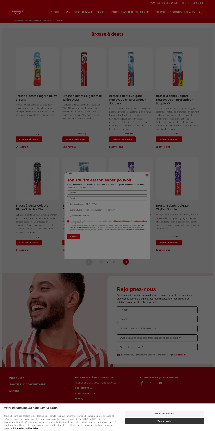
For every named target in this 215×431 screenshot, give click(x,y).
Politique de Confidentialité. (25, 428)
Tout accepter (164, 421)
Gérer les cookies (164, 413)
